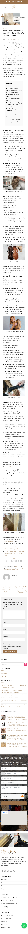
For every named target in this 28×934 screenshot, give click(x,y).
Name (5, 622)
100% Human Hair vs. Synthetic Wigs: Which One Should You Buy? (14, 553)
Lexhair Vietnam (10, 467)
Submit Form (14, 803)
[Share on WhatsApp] (7, 561)
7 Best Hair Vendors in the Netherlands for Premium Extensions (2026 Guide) (13, 706)
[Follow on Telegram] (14, 871)
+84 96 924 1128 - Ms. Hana (15, 3)
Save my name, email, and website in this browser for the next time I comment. (13, 646)
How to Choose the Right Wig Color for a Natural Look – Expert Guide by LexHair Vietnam (21, 589)
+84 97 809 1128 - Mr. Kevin (15, 1)
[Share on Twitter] (12, 561)
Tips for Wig (15, 569)
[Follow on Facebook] (3, 871)
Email (5, 629)
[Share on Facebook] (9, 561)
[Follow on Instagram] (5, 871)
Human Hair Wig (11, 568)
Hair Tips (5, 28)
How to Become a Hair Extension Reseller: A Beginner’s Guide (11, 691)
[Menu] (5, 7)
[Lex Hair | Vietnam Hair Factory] (14, 7)
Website (5, 636)
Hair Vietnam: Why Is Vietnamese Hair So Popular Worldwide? (14, 701)
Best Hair (4, 673)
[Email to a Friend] (15, 561)
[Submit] (25, 664)
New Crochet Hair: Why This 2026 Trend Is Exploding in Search (13, 686)
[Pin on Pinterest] (18, 561)
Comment (6, 609)
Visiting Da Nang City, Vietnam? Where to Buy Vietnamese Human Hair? (13, 696)
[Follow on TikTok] (8, 871)
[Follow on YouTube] (11, 871)
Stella (17, 39)
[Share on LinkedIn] (21, 561)
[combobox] (3, 773)
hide (9, 86)
